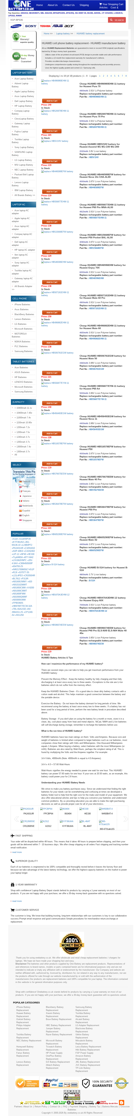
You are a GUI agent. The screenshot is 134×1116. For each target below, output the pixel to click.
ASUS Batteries (22, 372)
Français (26, 491)
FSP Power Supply (84, 1053)
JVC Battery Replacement (87, 1065)
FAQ (65, 1106)
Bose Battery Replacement (58, 1019)
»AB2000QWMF (19, 597)
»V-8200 (30, 587)
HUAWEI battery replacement (91, 33)
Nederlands (27, 505)
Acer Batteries (21, 367)
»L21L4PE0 (17, 575)
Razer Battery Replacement (59, 1034)
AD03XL (97, 13)
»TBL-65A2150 (19, 609)
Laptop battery (63, 33)
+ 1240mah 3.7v (22, 437)
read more (17, 852)
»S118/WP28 (24, 539)
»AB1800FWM (18, 593)
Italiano (25, 501)
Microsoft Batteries (24, 329)
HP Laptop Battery (23, 106)
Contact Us (69, 5)
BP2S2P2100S (59, 13)
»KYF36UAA (18, 542)
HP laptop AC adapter (25, 250)
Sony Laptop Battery (24, 147)
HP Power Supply (54, 1053)
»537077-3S (23, 572)
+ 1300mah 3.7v (22, 451)
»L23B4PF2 (26, 545)
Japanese (27, 496)
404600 (19, 16)
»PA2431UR (17, 548)
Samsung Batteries (24, 351)
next (125, 819)
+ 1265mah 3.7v (22, 442)
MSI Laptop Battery (24, 165)
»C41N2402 (29, 551)
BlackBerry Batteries (24, 314)
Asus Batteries (22, 309)
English (25, 515)
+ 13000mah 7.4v (23, 446)
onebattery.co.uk (75, 1113)
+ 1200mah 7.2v (22, 427)
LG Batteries (20, 324)
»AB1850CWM (19, 587)
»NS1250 (19, 615)
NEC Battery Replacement (28, 1040)
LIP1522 (11, 16)
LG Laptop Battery (23, 160)
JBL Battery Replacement (87, 1062)
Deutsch (26, 481)
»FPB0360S (17, 603)
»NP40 (23, 554)
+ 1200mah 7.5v (22, 432)
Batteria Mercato (110, 1106)
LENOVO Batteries (24, 382)
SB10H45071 (34, 13)
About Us (53, 5)
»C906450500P (25, 563)
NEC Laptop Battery (24, 170)
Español (26, 510)
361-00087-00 (80, 13)
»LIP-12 (15, 554)
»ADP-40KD (17, 551)
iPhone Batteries (22, 304)
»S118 (15, 539)
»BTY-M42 (28, 557)
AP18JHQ (70, 13)
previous (16, 819)
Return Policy (41, 1106)
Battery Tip (94, 1106)
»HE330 (30, 554)
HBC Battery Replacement (58, 1025)
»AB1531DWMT (19, 584)
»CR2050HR (29, 575)
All (16, 454)
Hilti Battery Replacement (87, 1050)
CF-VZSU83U (107, 13)
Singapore (27, 520)
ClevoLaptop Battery (24, 119)
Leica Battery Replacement (88, 1046)
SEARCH (118, 20)
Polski (25, 486)
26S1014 (24, 13)
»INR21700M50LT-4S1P (23, 569)
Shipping (84, 5)
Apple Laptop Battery (24, 91)
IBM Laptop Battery (24, 190)
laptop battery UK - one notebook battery (21, 5)
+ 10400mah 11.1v (23, 408)
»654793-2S (17, 566)
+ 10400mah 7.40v (23, 413)
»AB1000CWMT (19, 591)
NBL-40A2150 (46, 13)
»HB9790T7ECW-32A (22, 606)
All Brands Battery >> (25, 195)
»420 (29, 581)
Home (39, 5)
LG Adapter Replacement (87, 1025)
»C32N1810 (29, 548)
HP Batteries (21, 377)
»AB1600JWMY (19, 581)
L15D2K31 (118, 13)
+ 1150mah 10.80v (23, 422)
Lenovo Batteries (23, 319)
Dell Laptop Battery (24, 101)
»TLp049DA (17, 557)
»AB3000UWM (19, 600)
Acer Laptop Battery (24, 78)
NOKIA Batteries (22, 341)
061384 (90, 13)
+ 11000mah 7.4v (23, 417)
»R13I (14, 572)
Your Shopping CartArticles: (111, 6)
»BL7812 (16, 578)
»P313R (24, 578)
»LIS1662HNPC (19, 560)
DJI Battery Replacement (58, 1062)
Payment (74, 1106)
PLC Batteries (21, 346)
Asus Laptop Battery (24, 96)
